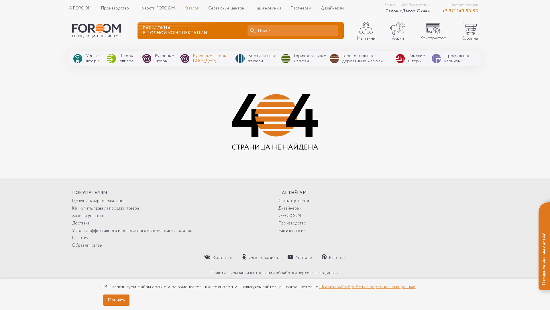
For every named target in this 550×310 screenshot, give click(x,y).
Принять (116, 300)
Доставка (81, 223)
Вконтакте (222, 257)
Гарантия (80, 238)
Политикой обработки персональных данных (367, 287)
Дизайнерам (332, 8)
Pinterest (337, 257)
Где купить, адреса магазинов (99, 201)
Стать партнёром (294, 201)
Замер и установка (89, 216)
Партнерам (301, 8)
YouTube (303, 257)
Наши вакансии (292, 230)
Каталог (191, 8)
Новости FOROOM (157, 8)
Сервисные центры (226, 8)
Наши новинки (267, 8)
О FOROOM (80, 8)
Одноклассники (262, 257)
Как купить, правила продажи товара (105, 208)
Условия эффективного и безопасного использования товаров (132, 230)
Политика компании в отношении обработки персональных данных (275, 273)
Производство (115, 8)
